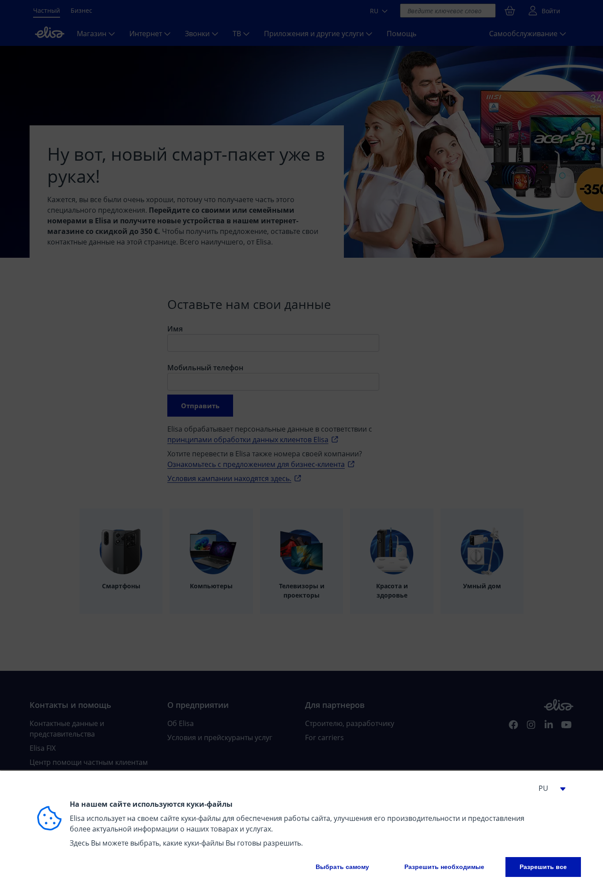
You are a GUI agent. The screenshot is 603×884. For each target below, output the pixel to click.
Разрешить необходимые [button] (444, 866)
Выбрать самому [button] (342, 866)
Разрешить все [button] (543, 866)
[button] (548, 788)
